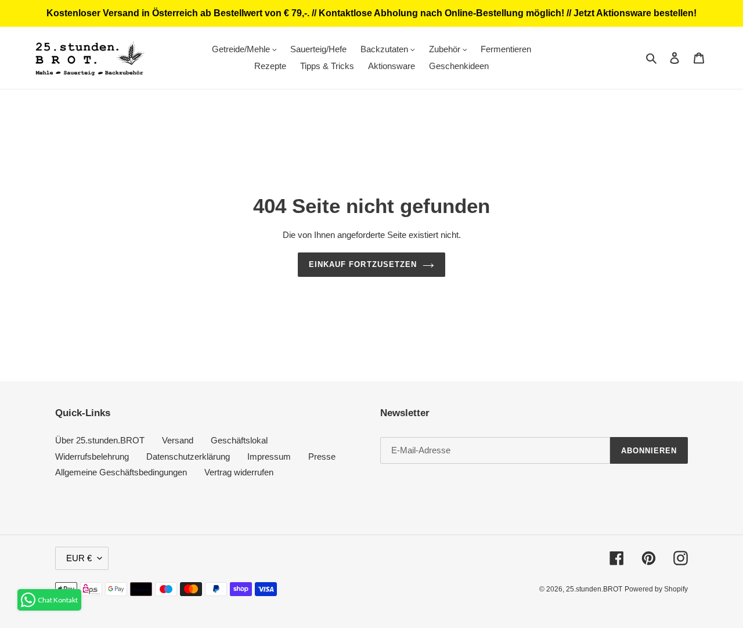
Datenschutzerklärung (188, 456)
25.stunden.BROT (594, 589)
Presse (322, 456)
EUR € (79, 558)
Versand (177, 440)
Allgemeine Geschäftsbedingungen (121, 472)
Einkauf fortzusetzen (363, 264)
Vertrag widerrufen (238, 472)
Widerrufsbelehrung (92, 456)
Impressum (269, 456)
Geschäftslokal (239, 440)
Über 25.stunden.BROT (100, 440)
